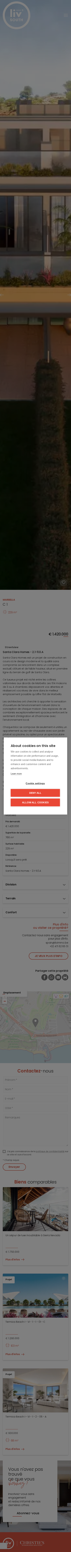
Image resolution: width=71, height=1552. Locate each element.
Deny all (35, 793)
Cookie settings (35, 783)
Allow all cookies (35, 802)
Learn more (16, 773)
